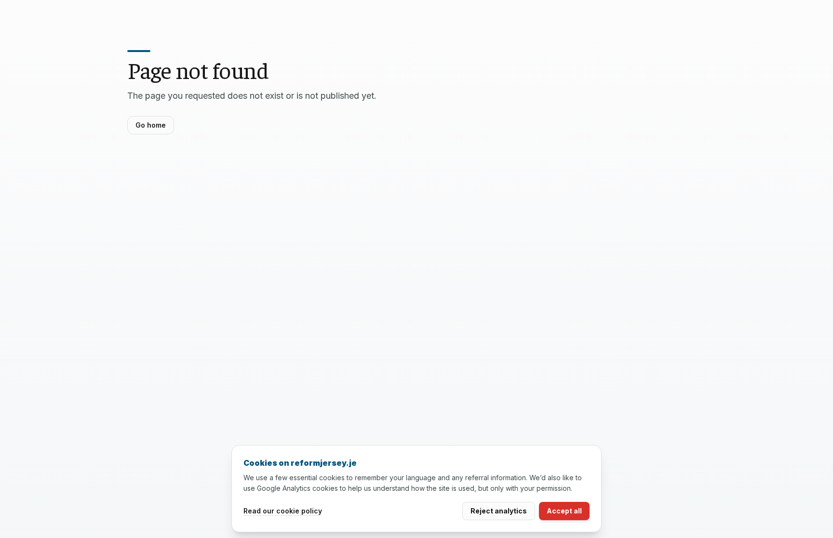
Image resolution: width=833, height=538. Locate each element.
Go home (150, 125)
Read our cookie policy (282, 511)
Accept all (564, 511)
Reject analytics (498, 511)
